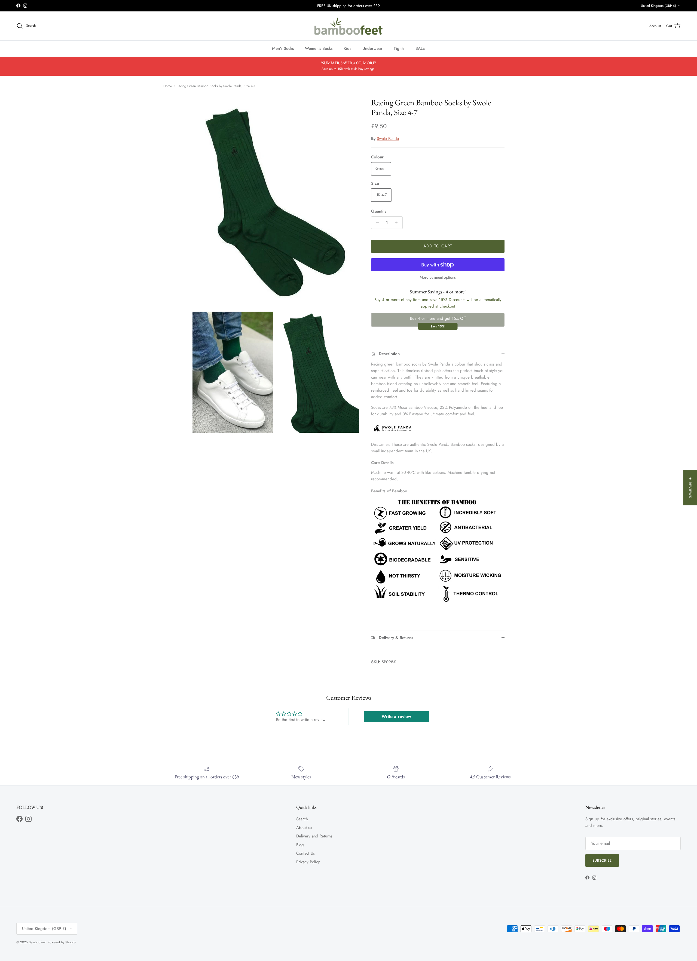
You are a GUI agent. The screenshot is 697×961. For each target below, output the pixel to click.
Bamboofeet (37, 942)
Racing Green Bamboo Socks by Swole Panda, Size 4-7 (216, 86)
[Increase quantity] (397, 223)
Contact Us (305, 853)
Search (302, 819)
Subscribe (602, 860)
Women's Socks (318, 48)
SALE (420, 48)
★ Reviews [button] (690, 487)
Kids (347, 48)
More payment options (438, 277)
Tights (399, 48)
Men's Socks (283, 48)
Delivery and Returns (314, 836)
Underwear (372, 48)
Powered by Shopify (62, 942)
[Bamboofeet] (348, 26)
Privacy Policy (308, 862)
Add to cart (437, 246)
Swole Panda (388, 139)
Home (167, 86)
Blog (300, 845)
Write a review (396, 716)
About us (304, 828)
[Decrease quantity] (376, 223)
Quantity (378, 211)
